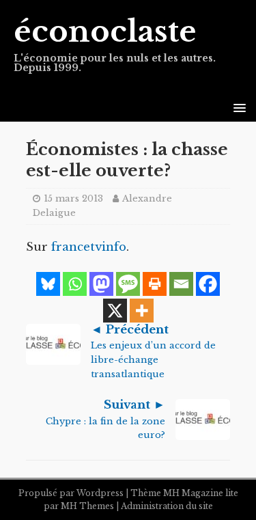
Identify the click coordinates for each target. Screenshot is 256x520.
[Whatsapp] (75, 284)
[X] (115, 311)
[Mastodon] (101, 284)
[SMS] (128, 284)
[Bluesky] (48, 284)
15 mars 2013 (73, 198)
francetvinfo (88, 247)
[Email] (181, 284)
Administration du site (167, 506)
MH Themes (87, 506)
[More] (142, 311)
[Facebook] (208, 284)
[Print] (155, 284)
